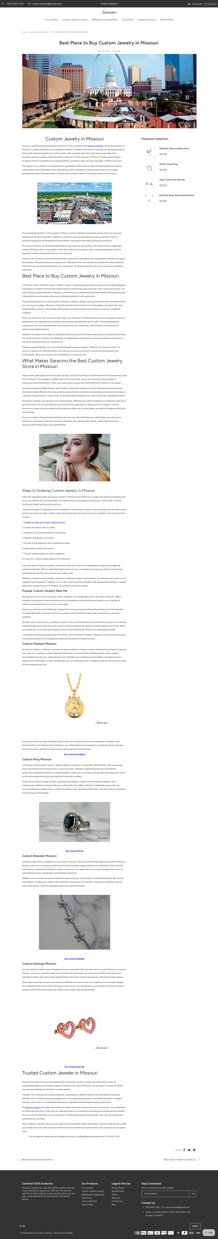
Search (115, 1194)
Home (24, 32)
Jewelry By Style (146, 19)
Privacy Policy (118, 1188)
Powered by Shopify (63, 1233)
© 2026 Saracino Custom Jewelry (36, 1233)
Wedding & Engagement (104, 19)
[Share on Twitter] (189, 1150)
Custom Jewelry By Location (38, 32)
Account (197, 3)
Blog (114, 1204)
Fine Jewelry (51, 19)
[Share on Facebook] (184, 1150)
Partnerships (166, 19)
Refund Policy (118, 1191)
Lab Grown (127, 19)
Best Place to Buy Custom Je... (37, 1159)
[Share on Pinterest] (194, 1150)
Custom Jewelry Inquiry (75, 19)
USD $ (195, 1226)
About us (116, 1198)
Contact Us (117, 1201)
